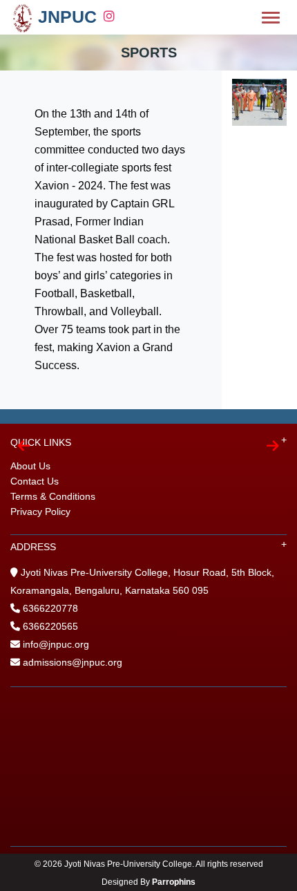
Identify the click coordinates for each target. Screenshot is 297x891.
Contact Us (34, 481)
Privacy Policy (40, 511)
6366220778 (50, 608)
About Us (30, 465)
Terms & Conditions (52, 496)
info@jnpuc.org (54, 644)
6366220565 (50, 626)
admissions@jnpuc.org (71, 662)
